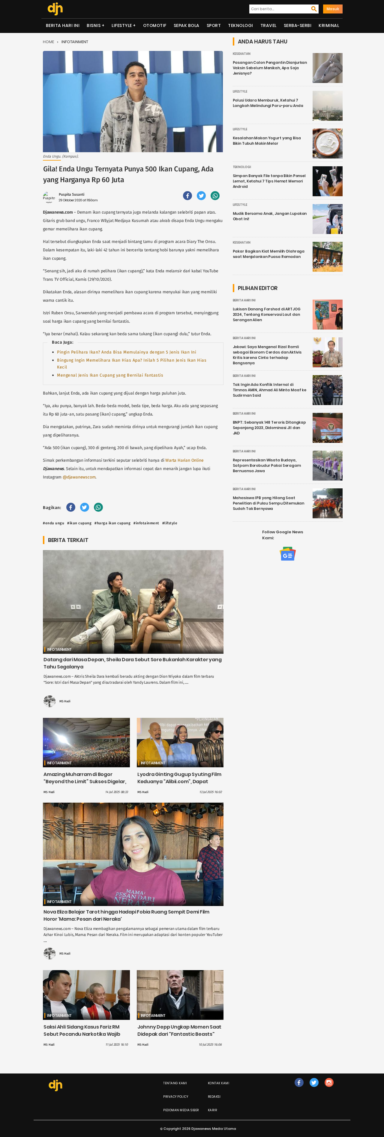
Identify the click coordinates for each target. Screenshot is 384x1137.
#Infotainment (146, 523)
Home (48, 42)
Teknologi (240, 25)
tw (314, 1089)
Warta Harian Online (184, 460)
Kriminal (329, 25)
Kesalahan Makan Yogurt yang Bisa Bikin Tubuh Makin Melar (267, 140)
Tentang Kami (175, 1083)
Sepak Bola (187, 25)
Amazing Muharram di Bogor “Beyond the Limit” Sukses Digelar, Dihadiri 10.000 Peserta (85, 781)
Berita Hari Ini (63, 25)
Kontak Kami (219, 1083)
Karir (212, 1110)
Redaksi (214, 1096)
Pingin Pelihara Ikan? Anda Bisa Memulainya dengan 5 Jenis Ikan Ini (126, 352)
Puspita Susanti (71, 194)
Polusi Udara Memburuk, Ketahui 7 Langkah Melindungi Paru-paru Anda (268, 103)
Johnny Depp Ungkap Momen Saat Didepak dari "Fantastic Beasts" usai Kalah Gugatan (179, 1034)
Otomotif (154, 25)
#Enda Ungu (53, 523)
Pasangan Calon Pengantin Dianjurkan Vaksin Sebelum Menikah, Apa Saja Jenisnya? (270, 68)
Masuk (333, 8)
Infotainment (75, 42)
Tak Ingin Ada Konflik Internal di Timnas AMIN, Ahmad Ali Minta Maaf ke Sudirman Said (270, 390)
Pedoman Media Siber (181, 1110)
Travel (268, 25)
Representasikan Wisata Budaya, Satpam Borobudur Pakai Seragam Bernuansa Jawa (267, 465)
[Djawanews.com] (55, 9)
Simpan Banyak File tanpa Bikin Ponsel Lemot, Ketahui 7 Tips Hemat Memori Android (269, 181)
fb (299, 1089)
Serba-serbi (298, 25)
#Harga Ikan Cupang (112, 523)
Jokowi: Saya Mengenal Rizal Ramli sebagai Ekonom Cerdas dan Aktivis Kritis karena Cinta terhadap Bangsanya (267, 355)
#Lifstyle (170, 523)
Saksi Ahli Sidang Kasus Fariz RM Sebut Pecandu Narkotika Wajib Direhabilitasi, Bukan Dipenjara (82, 1034)
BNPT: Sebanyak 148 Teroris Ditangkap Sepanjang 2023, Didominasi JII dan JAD (269, 428)
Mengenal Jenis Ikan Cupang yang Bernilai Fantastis (110, 375)
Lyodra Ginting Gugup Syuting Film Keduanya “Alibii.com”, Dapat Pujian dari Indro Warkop (179, 781)
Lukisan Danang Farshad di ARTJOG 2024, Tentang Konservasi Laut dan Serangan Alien (267, 314)
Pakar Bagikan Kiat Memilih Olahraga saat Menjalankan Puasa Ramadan (269, 254)
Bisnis (93, 25)
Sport (214, 25)
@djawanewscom (79, 477)
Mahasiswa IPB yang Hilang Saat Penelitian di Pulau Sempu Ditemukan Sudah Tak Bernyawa (268, 503)
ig (329, 1089)
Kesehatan (241, 54)
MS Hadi (64, 701)
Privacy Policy (175, 1096)
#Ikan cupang (79, 523)
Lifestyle (122, 25)
